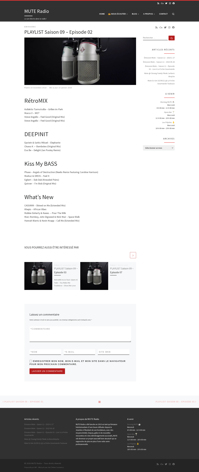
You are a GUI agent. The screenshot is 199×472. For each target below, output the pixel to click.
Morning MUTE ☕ (167, 102)
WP (36, 467)
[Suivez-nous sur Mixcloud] (162, 3)
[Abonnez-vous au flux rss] (158, 3)
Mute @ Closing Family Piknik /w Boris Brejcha (159, 74)
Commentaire (40, 329)
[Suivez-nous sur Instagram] (170, 3)
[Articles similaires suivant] (133, 255)
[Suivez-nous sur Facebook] (174, 3)
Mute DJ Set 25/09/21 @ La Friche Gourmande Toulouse (161, 82)
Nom (34, 352)
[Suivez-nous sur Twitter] (166, 3)
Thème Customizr (57, 467)
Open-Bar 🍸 (169, 112)
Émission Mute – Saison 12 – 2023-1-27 (159, 57)
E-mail (69, 352)
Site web (105, 352)
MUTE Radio (36, 463)
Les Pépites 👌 (168, 122)
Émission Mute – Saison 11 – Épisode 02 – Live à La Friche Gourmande (160, 67)
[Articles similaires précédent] (126, 255)
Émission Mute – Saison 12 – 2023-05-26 (159, 62)
